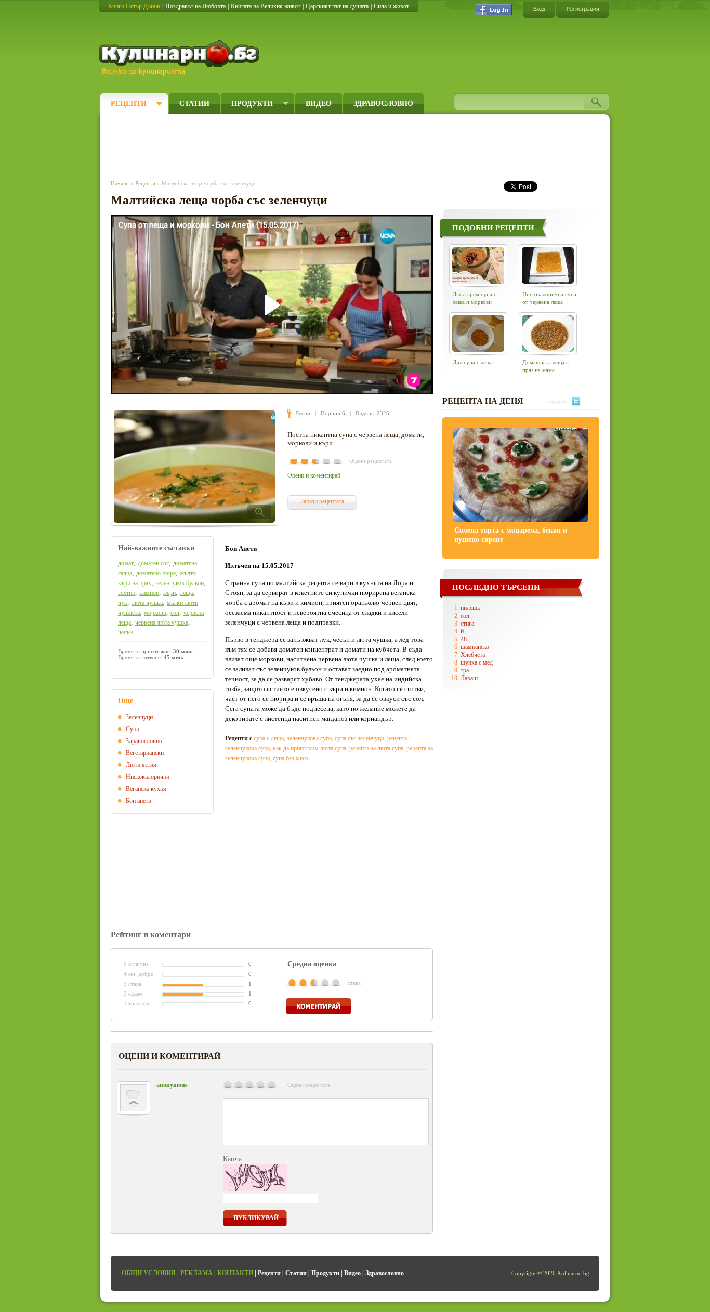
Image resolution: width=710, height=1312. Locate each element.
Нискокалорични (147, 776)
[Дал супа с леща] (478, 333)
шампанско (475, 647)
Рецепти (129, 104)
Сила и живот (391, 6)
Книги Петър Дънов (134, 6)
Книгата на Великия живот (265, 6)
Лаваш (469, 678)
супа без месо (290, 758)
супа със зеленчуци (359, 738)
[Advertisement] (301, 144)
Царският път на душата (337, 6)
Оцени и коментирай (313, 475)
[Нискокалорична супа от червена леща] (548, 265)
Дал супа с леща (473, 362)
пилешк (470, 608)
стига (467, 623)
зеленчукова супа (309, 738)
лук (122, 602)
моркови (155, 612)
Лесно (302, 413)
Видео (319, 104)
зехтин (126, 593)
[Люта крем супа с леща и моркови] (478, 265)
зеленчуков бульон (179, 583)
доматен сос (153, 563)
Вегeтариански (145, 753)
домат (126, 563)
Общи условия (149, 1273)
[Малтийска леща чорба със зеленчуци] (194, 466)
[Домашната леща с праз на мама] (548, 333)
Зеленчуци (139, 717)
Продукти (252, 104)
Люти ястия (141, 764)
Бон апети (138, 800)
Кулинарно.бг (181, 58)
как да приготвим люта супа (309, 748)
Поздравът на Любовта (195, 6)
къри (169, 593)
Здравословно (383, 104)
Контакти (235, 1273)
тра (465, 670)
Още (125, 701)
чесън (125, 632)
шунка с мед (477, 662)
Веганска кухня (146, 788)
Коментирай (318, 1006)
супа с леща (269, 738)
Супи (132, 729)
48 (464, 639)
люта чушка (147, 602)
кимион (149, 593)
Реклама (196, 1273)
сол (174, 612)
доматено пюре (156, 573)
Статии (194, 104)
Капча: (233, 1159)
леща (186, 593)
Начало (120, 183)
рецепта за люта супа (376, 748)
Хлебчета (473, 654)
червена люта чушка (161, 622)
